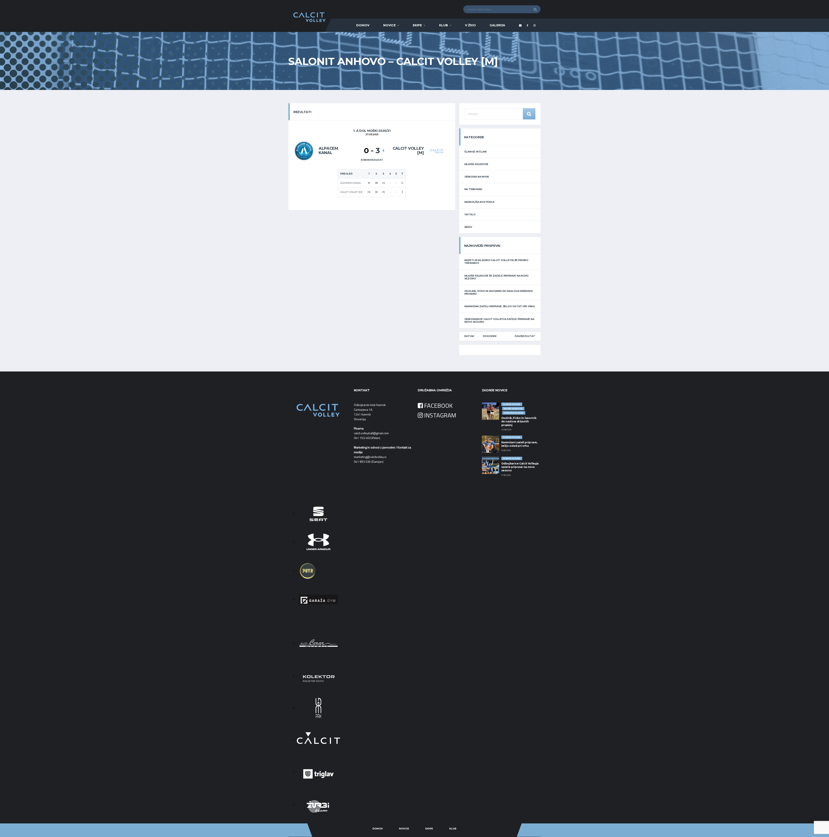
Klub (443, 25)
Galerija (497, 25)
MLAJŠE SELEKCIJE (476, 164)
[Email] (521, 25)
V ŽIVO (470, 25)
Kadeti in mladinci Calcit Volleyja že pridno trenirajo (496, 261)
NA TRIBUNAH (473, 189)
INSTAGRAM (439, 415)
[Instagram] (535, 25)
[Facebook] (528, 25)
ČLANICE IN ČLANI (475, 151)
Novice (389, 25)
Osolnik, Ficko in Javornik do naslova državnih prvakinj (498, 292)
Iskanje (529, 114)
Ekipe (417, 25)
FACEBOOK (438, 405)
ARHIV (468, 226)
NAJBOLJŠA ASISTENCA (479, 201)
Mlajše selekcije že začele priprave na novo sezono (496, 277)
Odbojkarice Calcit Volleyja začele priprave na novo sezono (499, 320)
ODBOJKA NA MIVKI (476, 176)
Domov (362, 25)
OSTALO (469, 214)
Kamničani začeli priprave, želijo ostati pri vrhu (499, 306)
